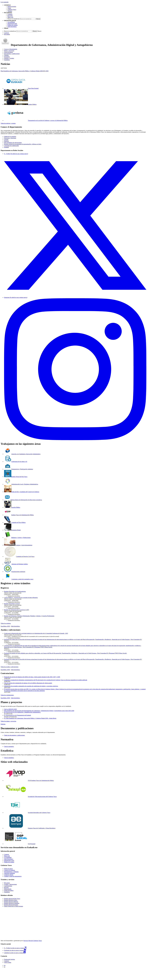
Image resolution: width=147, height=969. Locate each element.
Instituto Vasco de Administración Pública (22, 515)
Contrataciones (8, 886)
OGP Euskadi (31, 844)
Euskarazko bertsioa (9, 959)
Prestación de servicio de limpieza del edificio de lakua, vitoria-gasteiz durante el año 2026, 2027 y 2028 (32, 677)
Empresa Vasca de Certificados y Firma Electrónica (41, 828)
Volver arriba (7, 962)
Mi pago (6, 887)
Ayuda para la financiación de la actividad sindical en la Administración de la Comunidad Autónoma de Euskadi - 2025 (36, 633)
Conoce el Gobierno (9, 870)
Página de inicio (11, 6)
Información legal (12, 23)
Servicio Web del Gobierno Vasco (33, 940)
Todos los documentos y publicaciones (14, 735)
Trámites (9, 11)
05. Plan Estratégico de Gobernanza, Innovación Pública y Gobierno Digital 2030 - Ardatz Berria (30, 718)
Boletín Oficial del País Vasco (19, 476)
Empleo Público (32, 104)
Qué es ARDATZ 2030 (10, 709)
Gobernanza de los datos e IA (19, 461)
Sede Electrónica (12, 26)
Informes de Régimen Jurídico (19, 564)
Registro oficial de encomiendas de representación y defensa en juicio (22, 144)
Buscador (10, 15)
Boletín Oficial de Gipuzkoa (11, 903)
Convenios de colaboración (11, 145)
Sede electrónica (15, 626)
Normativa (7, 56)
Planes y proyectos (9, 50)
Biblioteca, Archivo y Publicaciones (21, 537)
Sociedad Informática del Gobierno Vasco (39, 812)
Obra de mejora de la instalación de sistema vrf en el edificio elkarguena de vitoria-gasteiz (28, 683)
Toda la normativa (9, 746)
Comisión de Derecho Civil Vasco (25, 556)
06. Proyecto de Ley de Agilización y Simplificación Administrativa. (22, 712)
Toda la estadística (9, 757)
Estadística (7, 59)
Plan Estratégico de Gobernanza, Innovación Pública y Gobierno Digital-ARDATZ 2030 (24, 71)
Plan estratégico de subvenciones (13, 142)
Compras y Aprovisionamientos (23, 545)
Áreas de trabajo (8, 52)
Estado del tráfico (8, 890)
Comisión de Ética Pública (18, 522)
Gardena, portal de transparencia (12, 876)
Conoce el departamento (10, 49)
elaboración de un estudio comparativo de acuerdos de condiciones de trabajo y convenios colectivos (31, 686)
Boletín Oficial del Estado (11, 904)
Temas (9, 8)
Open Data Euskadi (33, 88)
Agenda (6, 139)
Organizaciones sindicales (18, 571)
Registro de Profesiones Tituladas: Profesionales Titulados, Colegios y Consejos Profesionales (29, 616)
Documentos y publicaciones (12, 53)
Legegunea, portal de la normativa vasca (22, 579)
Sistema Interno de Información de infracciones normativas (26, 500)
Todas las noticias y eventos (8, 123)
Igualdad (6, 147)
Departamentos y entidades (11, 871)
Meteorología (7, 889)
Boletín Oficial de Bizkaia (11, 901)
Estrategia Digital (16, 530)
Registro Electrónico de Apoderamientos (15, 591)
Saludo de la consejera (10, 136)
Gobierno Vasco (11, 9)
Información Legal (9, 860)
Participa (6, 141)
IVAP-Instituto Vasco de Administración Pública (41, 780)
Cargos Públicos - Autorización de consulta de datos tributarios (21, 597)
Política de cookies (12, 25)
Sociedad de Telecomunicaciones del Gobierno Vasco (42, 796)
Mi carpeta (7, 34)
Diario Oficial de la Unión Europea (13, 906)
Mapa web (10, 17)
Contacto (9, 14)
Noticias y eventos (9, 58)
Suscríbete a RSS (5, 626)
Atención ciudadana (9, 873)
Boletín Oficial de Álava (10, 900)
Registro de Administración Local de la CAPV (16, 610)
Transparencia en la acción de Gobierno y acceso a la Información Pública (48, 120)
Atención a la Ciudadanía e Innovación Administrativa (25, 454)
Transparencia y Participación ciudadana (22, 469)
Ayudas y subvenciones (10, 884)
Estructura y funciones (10, 138)
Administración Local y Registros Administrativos (24, 484)
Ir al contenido (4, 2)
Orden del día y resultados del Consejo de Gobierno (25, 491)
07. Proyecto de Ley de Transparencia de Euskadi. (17, 715)
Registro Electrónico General (12, 603)
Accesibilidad (11, 22)
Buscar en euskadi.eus (13, 19)
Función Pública (15, 507)
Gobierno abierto (8, 874)
